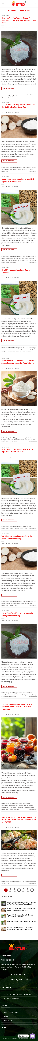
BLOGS (6, 1016)
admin (17, 28)
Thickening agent (13, 605)
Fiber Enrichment (17, 349)
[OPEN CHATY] (32, 1036)
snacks (7, 441)
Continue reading (9, 88)
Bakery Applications (27, 347)
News (7, 15)
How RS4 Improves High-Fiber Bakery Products (22, 921)
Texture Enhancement (14, 809)
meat (29, 439)
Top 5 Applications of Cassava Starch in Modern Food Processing (16, 537)
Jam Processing (12, 807)
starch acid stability (23, 258)
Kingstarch (25, 95)
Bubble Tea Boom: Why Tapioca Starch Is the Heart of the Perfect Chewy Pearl (18, 106)
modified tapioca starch (19, 169)
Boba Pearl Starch (27, 167)
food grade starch (5, 439)
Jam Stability (20, 807)
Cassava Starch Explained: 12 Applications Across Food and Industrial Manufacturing (17, 362)
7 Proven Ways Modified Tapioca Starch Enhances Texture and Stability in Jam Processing (16, 706)
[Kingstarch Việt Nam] (19, 3)
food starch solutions (16, 439)
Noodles (33, 439)
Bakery (24, 438)
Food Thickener (19, 805)
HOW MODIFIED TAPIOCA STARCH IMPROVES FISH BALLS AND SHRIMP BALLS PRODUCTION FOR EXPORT (18, 819)
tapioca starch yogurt (11, 262)
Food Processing (5, 603)
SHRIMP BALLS (5, 883)
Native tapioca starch (14, 97)
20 (27, 890)
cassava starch (26, 256)
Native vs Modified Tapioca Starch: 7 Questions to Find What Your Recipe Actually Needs (18, 20)
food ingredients (27, 526)
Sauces (3, 441)
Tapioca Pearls (29, 169)
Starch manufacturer (29, 603)
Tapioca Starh (12, 696)
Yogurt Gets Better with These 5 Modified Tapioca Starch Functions (17, 180)
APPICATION (8, 1020)
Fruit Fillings (27, 805)
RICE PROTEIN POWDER (11, 998)
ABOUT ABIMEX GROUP (11, 1013)
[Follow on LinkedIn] (5, 1027)
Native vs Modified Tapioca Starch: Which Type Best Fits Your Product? (17, 450)
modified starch (20, 603)
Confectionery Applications (8, 805)
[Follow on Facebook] (2, 1027)
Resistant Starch (27, 351)
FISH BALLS (21, 881)
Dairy (35, 438)
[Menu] (2, 3)
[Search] (36, 3)
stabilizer (16, 258)
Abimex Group (19, 1038)
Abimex (20, 95)
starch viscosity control (23, 260)
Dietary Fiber (10, 349)
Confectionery (29, 438)
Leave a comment (32, 97)
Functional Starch (26, 349)
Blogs (3, 15)
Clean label (33, 601)
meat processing (15, 695)
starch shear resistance (11, 260)
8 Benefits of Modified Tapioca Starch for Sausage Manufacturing (17, 614)
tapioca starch (4, 171)
